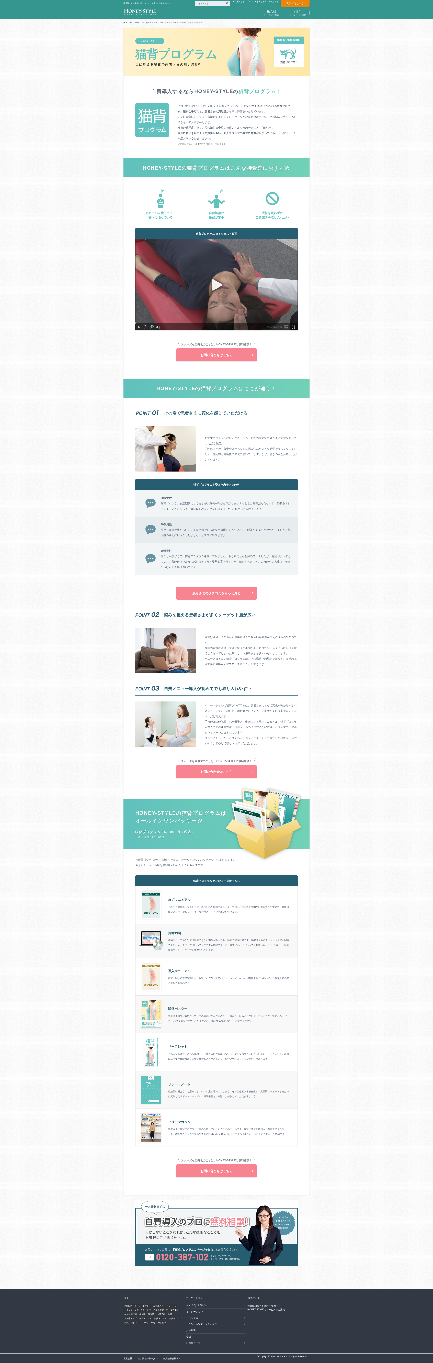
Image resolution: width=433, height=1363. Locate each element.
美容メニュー (145, 1318)
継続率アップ (130, 1318)
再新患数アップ (161, 1310)
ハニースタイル (280, 1356)
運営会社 (127, 1358)
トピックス (192, 1317)
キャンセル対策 (141, 1306)
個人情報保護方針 (172, 1358)
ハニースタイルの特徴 (297, 12)
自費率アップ (175, 1318)
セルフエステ (157, 1306)
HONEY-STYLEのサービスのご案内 (266, 1309)
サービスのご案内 (271, 12)
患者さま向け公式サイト (267, 1)
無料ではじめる (295, 3)
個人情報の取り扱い (148, 1358)
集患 (153, 1322)
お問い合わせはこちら (216, 354)
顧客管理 (162, 1322)
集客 (146, 1322)
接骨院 (142, 1314)
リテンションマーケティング (137, 1310)
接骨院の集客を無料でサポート (264, 1305)
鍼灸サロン (136, 1322)
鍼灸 (126, 1322)
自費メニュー (160, 1318)
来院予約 (161, 1314)
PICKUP (128, 1306)
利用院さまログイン (243, 1)
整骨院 (151, 1314)
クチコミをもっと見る (216, 593)
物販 (170, 1314)
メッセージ (171, 1306)
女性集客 (174, 1310)
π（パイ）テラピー (196, 1305)
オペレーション (194, 1311)
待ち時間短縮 (130, 1314)
